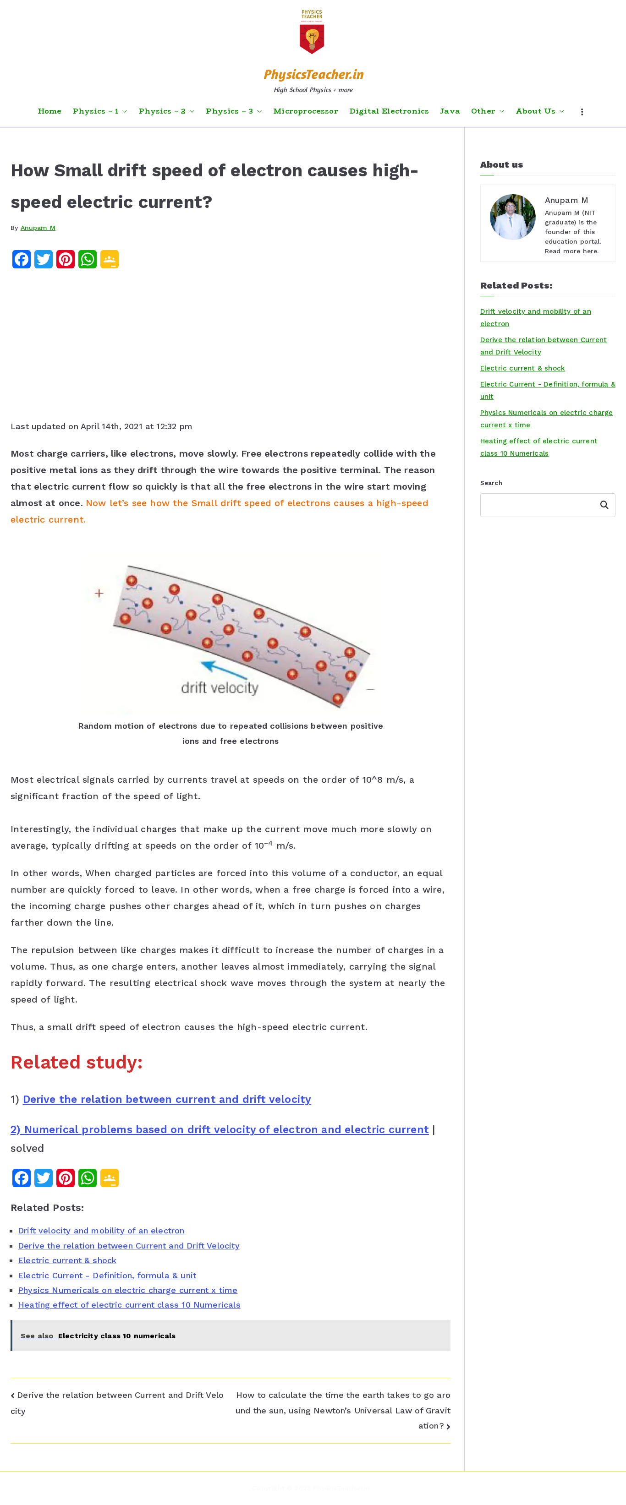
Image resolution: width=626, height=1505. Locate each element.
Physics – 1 (95, 111)
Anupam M (38, 227)
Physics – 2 (162, 111)
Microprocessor (305, 111)
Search (491, 483)
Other (483, 111)
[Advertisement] (230, 348)
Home (50, 111)
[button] (122, 111)
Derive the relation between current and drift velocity (167, 1099)
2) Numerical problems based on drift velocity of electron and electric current (220, 1129)
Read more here (571, 251)
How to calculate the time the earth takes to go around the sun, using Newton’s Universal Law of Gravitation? (343, 1410)
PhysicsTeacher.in (313, 74)
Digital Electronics (389, 111)
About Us (535, 111)
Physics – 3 (229, 111)
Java (450, 111)
